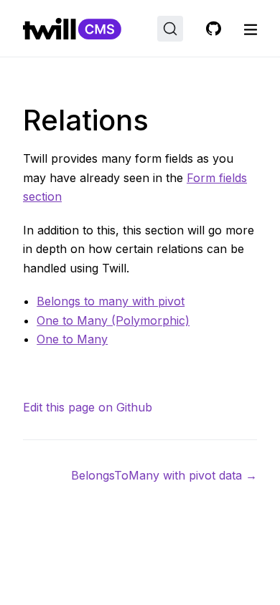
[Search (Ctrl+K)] (170, 29)
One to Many (72, 339)
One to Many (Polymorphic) (113, 320)
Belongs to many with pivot (111, 301)
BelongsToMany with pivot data (164, 475)
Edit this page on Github (87, 407)
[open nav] (250, 28)
